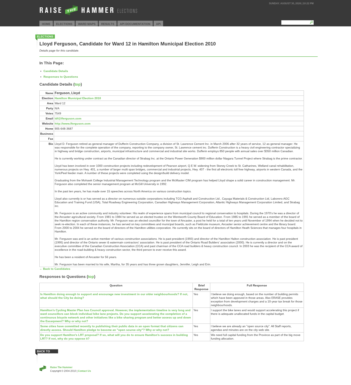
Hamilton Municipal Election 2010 (78, 98)
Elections (64, 24)
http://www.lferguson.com (72, 123)
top (78, 84)
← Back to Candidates (54, 268)
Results (107, 24)
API (158, 24)
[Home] (88, 15)
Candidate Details (55, 71)
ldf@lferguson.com (68, 118)
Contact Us (84, 371)
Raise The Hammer (61, 367)
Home (46, 24)
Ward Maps (86, 24)
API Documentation (135, 24)
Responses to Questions (60, 76)
